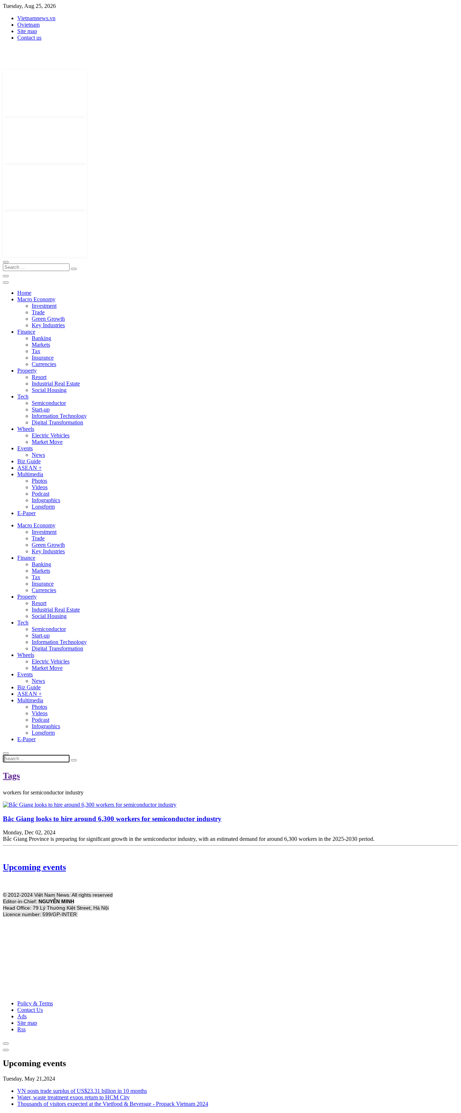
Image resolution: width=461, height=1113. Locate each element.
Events (25, 448)
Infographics (46, 500)
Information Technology (59, 416)
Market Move (47, 442)
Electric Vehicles (51, 435)
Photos (39, 481)
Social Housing (49, 390)
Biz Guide (29, 461)
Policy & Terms (35, 1003)
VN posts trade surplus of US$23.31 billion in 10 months (82, 1091)
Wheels (25, 429)
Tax (36, 351)
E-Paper (26, 513)
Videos (40, 487)
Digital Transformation (57, 422)
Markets (41, 345)
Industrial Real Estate (56, 383)
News (38, 455)
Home (24, 293)
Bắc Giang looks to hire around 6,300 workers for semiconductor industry (112, 819)
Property (27, 371)
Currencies (44, 364)
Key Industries (48, 325)
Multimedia (30, 474)
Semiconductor (49, 403)
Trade (38, 312)
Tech (22, 396)
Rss (21, 1029)
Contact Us (30, 1010)
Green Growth (48, 319)
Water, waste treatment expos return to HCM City (73, 1097)
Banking (41, 338)
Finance (26, 332)
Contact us (29, 38)
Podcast (40, 494)
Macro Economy (36, 299)
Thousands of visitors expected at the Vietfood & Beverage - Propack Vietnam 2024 (112, 1104)
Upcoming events (34, 867)
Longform (43, 507)
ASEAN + (29, 468)
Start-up (41, 409)
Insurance (43, 358)
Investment (44, 306)
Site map (27, 31)
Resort (39, 377)
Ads (22, 1016)
